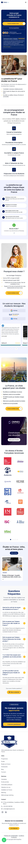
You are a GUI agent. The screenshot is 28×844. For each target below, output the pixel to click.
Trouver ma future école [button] (13, 23)
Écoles (3, 760)
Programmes (4, 757)
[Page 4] (15, 538)
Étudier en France (5, 762)
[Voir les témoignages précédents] (11, 347)
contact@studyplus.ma (9, 807)
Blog (2, 768)
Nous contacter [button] (15, 691)
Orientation (4, 778)
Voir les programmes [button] (14, 28)
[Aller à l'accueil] (5, 2)
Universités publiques (6, 783)
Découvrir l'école (14, 438)
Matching (3, 791)
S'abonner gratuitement (14, 723)
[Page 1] (10, 538)
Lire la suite (4, 334)
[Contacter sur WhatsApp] (4, 840)
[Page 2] (12, 538)
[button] (14, 430)
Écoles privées (5, 780)
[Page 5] (17, 538)
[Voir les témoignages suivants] (16, 347)
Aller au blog (14, 551)
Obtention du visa (5, 786)
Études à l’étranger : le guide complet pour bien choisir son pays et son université (11, 575)
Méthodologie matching (7, 794)
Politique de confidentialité (11, 834)
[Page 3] (14, 538)
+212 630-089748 (7, 805)
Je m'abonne (14, 827)
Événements (4, 765)
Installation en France (6, 788)
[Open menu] (25, 2)
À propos (3, 770)
